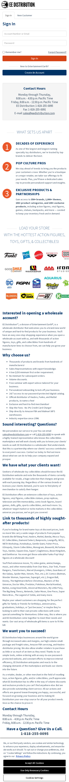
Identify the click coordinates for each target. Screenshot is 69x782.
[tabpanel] (34, 49)
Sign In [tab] (8, 15)
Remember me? (13, 52)
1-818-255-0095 (43, 434)
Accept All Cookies (34, 763)
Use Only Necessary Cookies (34, 770)
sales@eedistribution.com (39, 113)
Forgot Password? (57, 52)
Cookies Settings (34, 777)
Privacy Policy (23, 756)
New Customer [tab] (24, 15)
